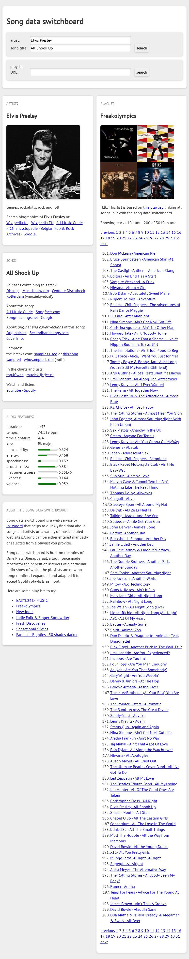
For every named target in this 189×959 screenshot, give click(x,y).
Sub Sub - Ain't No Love (129, 475)
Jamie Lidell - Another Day (131, 544)
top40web (15, 374)
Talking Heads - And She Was (134, 515)
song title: (18, 48)
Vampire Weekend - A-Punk (132, 281)
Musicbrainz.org (35, 290)
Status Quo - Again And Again (134, 726)
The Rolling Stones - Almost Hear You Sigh (146, 413)
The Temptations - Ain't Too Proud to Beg (144, 350)
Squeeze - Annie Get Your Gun (135, 521)
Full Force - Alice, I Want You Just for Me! (144, 356)
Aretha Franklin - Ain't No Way (134, 738)
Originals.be (16, 332)
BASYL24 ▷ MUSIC (32, 600)
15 (174, 232)
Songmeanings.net (22, 317)
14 (168, 232)
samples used (45, 353)
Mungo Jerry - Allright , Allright (135, 857)
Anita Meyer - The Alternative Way (138, 869)
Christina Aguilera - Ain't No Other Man (142, 327)
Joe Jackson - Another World (133, 578)
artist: (15, 40)
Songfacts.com (48, 311)
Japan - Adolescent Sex (129, 452)
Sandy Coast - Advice (127, 715)
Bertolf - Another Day (127, 532)
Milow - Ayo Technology (130, 584)
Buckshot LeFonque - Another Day (138, 538)
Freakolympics (28, 605)
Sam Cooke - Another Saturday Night (140, 572)
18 (108, 237)
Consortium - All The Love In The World (143, 823)
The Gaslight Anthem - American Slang (142, 270)
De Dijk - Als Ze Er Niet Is (130, 510)
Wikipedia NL (17, 222)
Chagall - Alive (122, 498)
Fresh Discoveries (30, 623)
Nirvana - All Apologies (129, 755)
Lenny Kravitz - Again (127, 721)
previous (107, 232)
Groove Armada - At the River (134, 686)
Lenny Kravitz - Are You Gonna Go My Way (144, 441)
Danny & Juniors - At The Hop (134, 681)
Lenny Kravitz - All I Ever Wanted (137, 384)
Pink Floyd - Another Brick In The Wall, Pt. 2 (146, 646)
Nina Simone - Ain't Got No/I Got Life (141, 321)
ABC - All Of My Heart (127, 618)
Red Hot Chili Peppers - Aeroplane (138, 458)
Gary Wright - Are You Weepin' (134, 675)
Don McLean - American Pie (132, 253)
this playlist (153, 207)
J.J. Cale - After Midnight (129, 315)
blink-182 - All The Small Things (137, 829)
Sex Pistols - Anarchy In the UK (135, 430)
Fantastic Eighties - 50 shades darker (47, 634)
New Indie (24, 611)
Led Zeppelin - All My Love (132, 778)
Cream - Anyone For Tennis (132, 435)
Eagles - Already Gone (128, 624)
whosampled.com (39, 359)
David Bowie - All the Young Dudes (139, 846)
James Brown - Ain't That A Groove (138, 903)
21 (124, 237)
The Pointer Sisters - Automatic (135, 703)
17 (102, 237)
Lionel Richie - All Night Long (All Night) (143, 612)
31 (178, 237)
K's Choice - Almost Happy (132, 407)
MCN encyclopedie (22, 228)
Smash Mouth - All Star (129, 812)
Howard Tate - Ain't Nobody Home (138, 333)
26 (151, 237)
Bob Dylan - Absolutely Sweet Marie (140, 293)
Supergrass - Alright (126, 863)
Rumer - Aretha (122, 886)
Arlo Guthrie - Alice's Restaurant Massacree (145, 373)
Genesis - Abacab (124, 447)
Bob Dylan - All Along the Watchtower (141, 749)
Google (29, 234)
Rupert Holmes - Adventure (133, 298)
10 (146, 232)
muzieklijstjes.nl (40, 374)
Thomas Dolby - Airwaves (131, 492)
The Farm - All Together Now (134, 390)
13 (163, 232)
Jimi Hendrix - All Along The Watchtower (143, 378)
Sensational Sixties (32, 628)
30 (172, 237)
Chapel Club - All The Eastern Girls (139, 818)
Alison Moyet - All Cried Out (133, 760)
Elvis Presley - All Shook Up (133, 806)
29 (167, 237)
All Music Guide (69, 222)
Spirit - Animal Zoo (125, 629)
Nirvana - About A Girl (128, 287)
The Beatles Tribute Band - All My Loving (143, 783)
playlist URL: (16, 69)
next (104, 243)
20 (118, 237)
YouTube (13, 390)
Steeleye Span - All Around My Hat (138, 504)
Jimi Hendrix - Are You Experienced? (140, 652)
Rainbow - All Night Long (131, 601)
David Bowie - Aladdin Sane (133, 909)
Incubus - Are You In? (127, 658)
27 (156, 237)
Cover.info (14, 338)
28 (161, 237)
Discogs (12, 290)
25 (145, 237)
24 (140, 237)
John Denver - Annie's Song (132, 527)
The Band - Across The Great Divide (139, 709)
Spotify (30, 390)
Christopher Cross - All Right (133, 800)
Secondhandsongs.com (49, 332)
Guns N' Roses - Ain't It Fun (132, 589)
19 (113, 237)
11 (152, 232)
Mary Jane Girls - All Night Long (136, 595)
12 (157, 232)
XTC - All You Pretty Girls (130, 852)
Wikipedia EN (42, 222)
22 (129, 237)
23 (135, 237)
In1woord (14, 525)
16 (179, 232)
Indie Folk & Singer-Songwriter (42, 617)
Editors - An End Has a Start (133, 276)
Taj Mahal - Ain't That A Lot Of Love (139, 744)
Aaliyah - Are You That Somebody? (138, 669)
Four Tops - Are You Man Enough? (138, 664)
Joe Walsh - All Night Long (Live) (137, 606)
